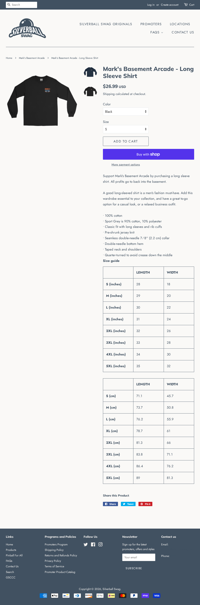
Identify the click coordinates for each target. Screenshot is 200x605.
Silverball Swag (111, 589)
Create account (169, 5)
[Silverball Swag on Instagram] (100, 545)
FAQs (155, 32)
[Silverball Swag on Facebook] (93, 545)
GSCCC (10, 577)
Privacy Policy (53, 561)
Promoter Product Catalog (60, 572)
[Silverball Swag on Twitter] (86, 545)
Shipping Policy (54, 550)
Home (9, 58)
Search (10, 572)
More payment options (126, 164)
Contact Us (183, 32)
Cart (191, 5)
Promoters (151, 24)
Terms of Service (54, 566)
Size (106, 121)
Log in (150, 5)
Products (11, 550)
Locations (180, 24)
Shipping (109, 94)
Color (107, 104)
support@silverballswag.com (177, 549)
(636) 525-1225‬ (179, 556)
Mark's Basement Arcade (32, 58)
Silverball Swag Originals (105, 24)
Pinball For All (14, 555)
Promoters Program (56, 544)
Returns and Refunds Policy (61, 555)
